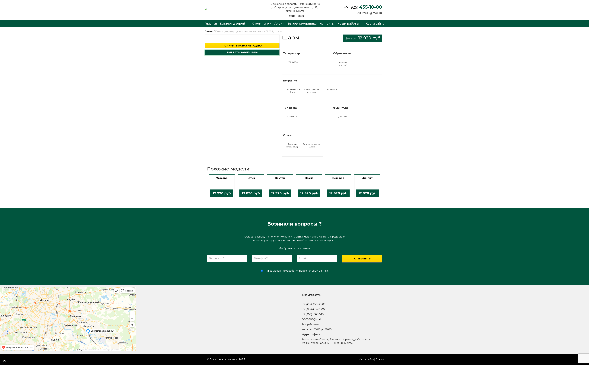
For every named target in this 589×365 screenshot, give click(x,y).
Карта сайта (366, 359)
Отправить (362, 258)
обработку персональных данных (306, 270)
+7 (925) (363, 7)
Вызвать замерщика (242, 52)
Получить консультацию (242, 45)
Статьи (380, 359)
